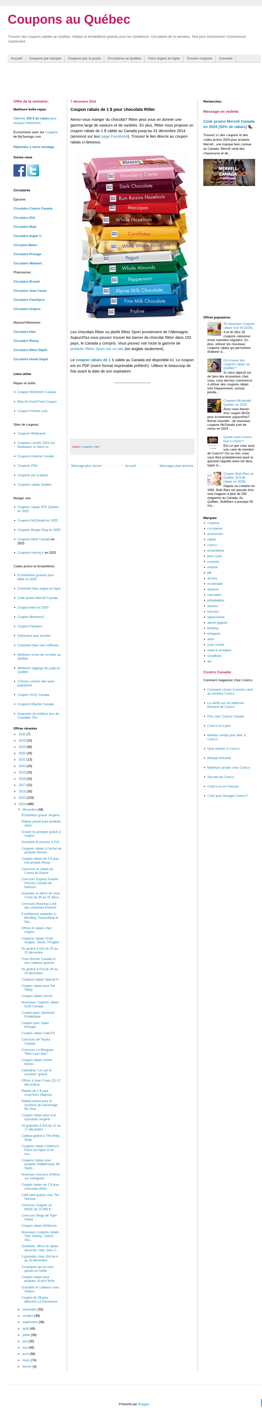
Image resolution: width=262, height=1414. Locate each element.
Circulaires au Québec (124, 58)
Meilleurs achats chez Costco (228, 767)
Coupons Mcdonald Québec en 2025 (237, 402)
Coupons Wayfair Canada (35, 704)
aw (209, 661)
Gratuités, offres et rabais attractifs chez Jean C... (40, 1248)
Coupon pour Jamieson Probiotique (37, 1014)
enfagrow (213, 633)
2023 (22, 747)
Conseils (225, 58)
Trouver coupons (199, 58)
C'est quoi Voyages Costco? (227, 796)
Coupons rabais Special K (39, 979)
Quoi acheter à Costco (223, 748)
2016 (22, 791)
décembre (30, 809)
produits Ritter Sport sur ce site (97, 349)
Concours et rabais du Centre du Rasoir (37, 871)
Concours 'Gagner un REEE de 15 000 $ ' (36, 1207)
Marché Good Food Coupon (37, 401)
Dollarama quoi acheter (34, 635)
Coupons (51, 132)
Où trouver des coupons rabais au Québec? (236, 364)
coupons (87, 446)
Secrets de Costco (220, 777)
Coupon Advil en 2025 (33, 607)
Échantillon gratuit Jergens (40, 815)
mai (25, 1347)
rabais (211, 539)
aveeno (212, 606)
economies (215, 534)
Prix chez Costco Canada (225, 716)
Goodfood (214, 656)
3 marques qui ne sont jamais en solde (37, 1269)
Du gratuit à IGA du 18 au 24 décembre (39, 971)
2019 (22, 772)
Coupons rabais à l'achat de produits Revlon (41, 850)
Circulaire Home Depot (30, 359)
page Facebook (114, 136)
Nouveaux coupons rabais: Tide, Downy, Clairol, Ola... (40, 1236)
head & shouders (219, 650)
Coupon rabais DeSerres (39, 1225)
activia (212, 578)
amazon (213, 589)
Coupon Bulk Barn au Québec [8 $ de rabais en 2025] (238, 477)
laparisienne (216, 617)
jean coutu (214, 556)
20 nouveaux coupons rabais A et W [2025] (239, 325)
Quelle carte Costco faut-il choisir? (237, 439)
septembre (30, 1322)
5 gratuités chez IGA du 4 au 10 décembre (39, 1258)
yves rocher (215, 645)
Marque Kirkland (219, 758)
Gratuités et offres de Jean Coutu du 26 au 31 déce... (41, 895)
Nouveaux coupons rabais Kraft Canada (40, 1004)
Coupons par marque (45, 58)
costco (212, 545)
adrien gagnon (217, 622)
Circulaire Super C (27, 236)
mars (26, 1360)
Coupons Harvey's (30, 552)
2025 (22, 734)
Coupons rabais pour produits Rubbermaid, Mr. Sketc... (41, 1164)
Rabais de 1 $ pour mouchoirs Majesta (36, 1092)
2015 (22, 798)
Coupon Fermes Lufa (32, 411)
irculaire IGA (24, 218)
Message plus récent (86, 466)
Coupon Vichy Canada (33, 695)
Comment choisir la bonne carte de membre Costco (230, 691)
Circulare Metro (25, 245)
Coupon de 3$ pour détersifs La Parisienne (39, 1299)
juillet (26, 1335)
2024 (22, 740)
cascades (214, 595)
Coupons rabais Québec (34, 484)
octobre (28, 1316)
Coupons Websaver (31, 433)
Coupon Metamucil (30, 617)
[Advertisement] (134, 77)
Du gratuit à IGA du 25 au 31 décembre (39, 950)
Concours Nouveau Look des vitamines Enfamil (39, 905)
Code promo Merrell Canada (37, 598)
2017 (22, 785)
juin (25, 1341)
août (26, 1328)
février (27, 1366)
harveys (213, 611)
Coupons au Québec (69, 19)
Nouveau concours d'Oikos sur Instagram (40, 1176)
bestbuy (213, 628)
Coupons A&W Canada (33, 539)
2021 (22, 759)
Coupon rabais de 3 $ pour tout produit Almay (40, 860)
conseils (213, 561)
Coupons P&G (27, 465)
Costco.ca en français (223, 786)
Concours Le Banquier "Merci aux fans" (37, 1051)
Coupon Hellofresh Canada (36, 392)
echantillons (215, 550)
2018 (22, 779)
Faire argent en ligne (164, 58)
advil (210, 639)
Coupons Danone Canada (35, 456)
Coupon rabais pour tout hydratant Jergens (38, 1117)
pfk (209, 573)
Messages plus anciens (176, 466)
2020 (22, 766)
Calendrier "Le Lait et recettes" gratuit (36, 1072)
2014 (22, 804)
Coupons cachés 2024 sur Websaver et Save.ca (36, 444)
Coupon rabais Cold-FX (38, 1033)
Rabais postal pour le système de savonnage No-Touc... (39, 1105)
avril (26, 1354)
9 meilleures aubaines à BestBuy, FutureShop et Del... (39, 918)
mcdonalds (215, 584)
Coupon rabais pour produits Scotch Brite (37, 1279)
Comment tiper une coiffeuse (38, 645)
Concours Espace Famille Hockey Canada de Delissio (39, 883)
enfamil (212, 567)
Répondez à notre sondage (33, 147)
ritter (97, 446)
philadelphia (215, 600)
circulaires (214, 528)
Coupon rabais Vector (36, 996)
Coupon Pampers (29, 626)
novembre (30, 1309)
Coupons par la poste (84, 58)
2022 (22, 753)
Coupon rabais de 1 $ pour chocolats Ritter (40, 1186)
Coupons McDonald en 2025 (37, 520)
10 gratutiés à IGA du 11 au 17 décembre (40, 1127)
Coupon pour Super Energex (35, 1025)
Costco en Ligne (219, 726)
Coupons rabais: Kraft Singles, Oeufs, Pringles (40, 940)
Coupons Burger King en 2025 (38, 530)
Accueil (16, 58)
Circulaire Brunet (26, 281)
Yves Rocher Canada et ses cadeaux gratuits (38, 961)
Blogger (143, 1404)
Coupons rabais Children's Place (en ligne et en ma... (40, 1150)
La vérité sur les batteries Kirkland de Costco (225, 705)
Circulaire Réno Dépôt (30, 350)
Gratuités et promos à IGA (40, 842)
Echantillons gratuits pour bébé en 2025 (35, 577)
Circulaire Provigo (27, 254)
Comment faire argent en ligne (39, 588)
